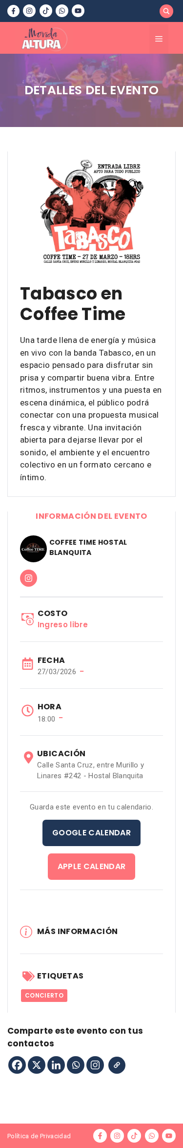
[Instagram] (95, 1065)
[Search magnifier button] (166, 11)
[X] (36, 1065)
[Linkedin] (56, 1065)
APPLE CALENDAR (92, 866)
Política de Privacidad (39, 1136)
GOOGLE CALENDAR (91, 832)
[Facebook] (17, 1065)
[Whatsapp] (75, 1065)
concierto (44, 995)
